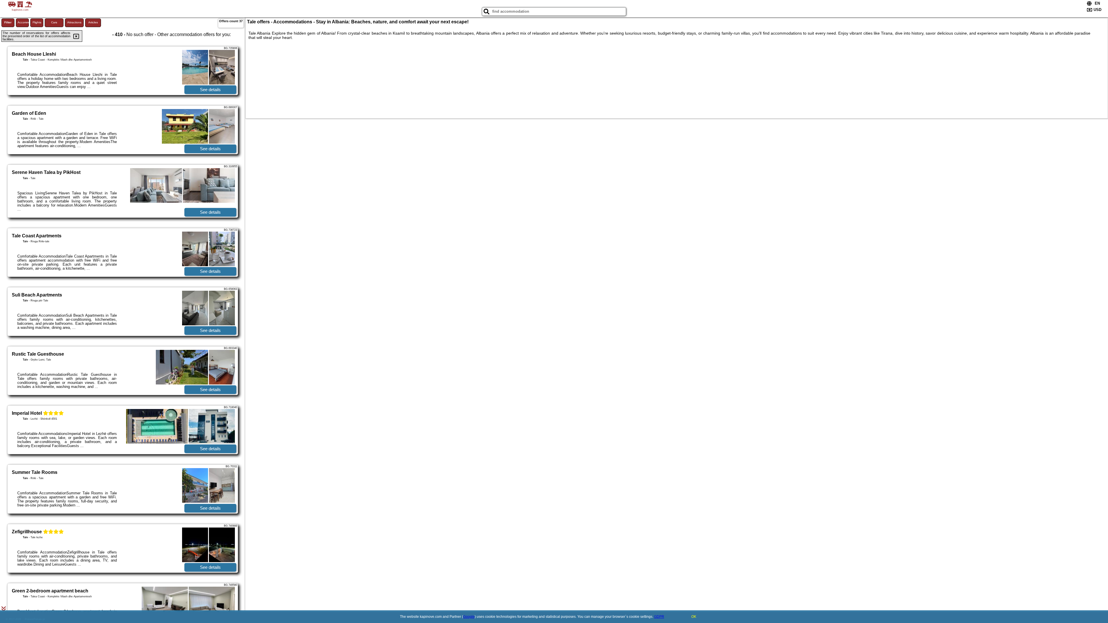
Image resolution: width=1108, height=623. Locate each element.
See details (210, 89)
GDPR (659, 617)
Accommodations (23, 22)
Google (469, 617)
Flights (37, 22)
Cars (54, 22)
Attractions (74, 22)
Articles (93, 22)
